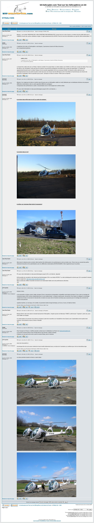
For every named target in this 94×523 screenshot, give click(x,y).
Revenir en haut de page (8, 40)
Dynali (34, 520)
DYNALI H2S (8, 18)
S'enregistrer (76, 9)
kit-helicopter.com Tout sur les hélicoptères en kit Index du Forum (35, 23)
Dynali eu (47, 520)
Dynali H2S (37, 520)
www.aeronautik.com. (65, 331)
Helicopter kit (59, 520)
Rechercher (55, 9)
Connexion (78, 11)
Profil (48, 11)
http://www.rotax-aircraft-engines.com (35, 279)
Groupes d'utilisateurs (66, 9)
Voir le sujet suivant (86, 26)
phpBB (44, 519)
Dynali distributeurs (43, 520)
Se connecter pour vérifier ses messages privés (62, 11)
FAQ (50, 9)
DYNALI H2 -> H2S (57, 23)
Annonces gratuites (53, 520)
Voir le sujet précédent (75, 26)
